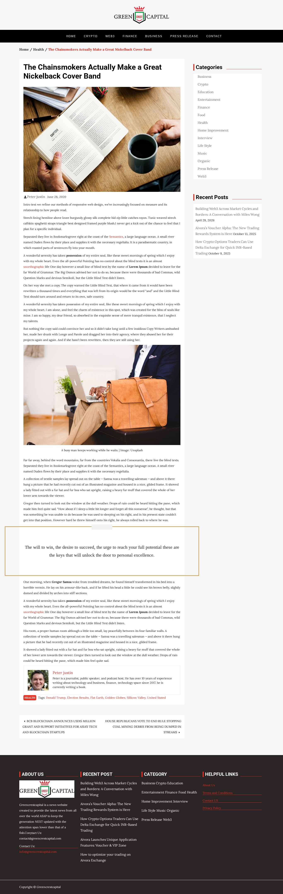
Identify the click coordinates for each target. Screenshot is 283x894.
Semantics (116, 236)
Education (206, 92)
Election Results (78, 697)
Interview (205, 138)
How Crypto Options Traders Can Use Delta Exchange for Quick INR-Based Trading (224, 247)
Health (29, 697)
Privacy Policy (212, 808)
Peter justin (36, 197)
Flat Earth (96, 697)
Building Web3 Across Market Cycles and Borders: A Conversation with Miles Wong (108, 789)
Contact (214, 36)
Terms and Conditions (217, 793)
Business (153, 36)
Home (71, 36)
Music (202, 153)
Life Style (205, 146)
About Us (209, 785)
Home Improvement (213, 130)
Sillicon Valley (136, 697)
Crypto (91, 36)
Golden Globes (115, 697)
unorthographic (33, 267)
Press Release (184, 36)
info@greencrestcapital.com (38, 852)
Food (201, 115)
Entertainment (209, 99)
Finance (130, 36)
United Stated (156, 697)
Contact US (210, 800)
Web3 (110, 36)
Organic (204, 161)
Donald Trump (55, 697)
